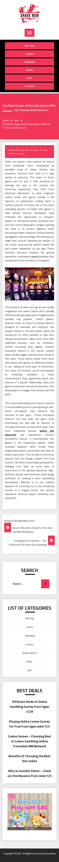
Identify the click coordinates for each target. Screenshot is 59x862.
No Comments (18, 153)
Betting (29, 45)
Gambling (29, 62)
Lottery (29, 86)
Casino (29, 54)
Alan (13, 150)
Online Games (29, 653)
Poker (29, 70)
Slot (29, 78)
